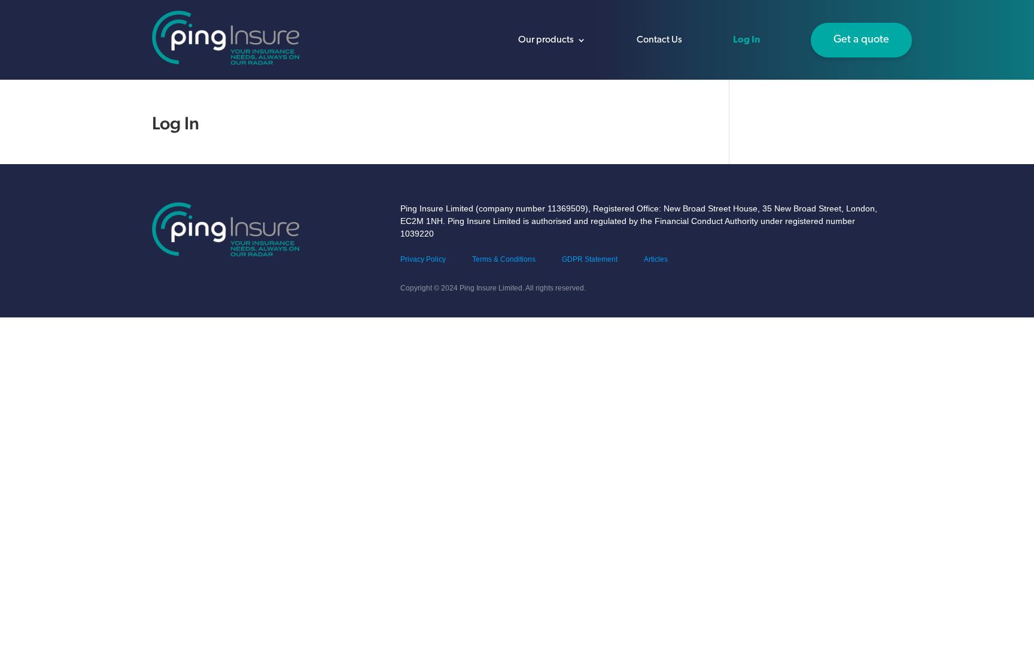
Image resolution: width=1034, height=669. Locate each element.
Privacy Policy (423, 259)
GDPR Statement (590, 259)
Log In (746, 40)
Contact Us (659, 40)
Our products (546, 40)
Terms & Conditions (504, 259)
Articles (656, 259)
